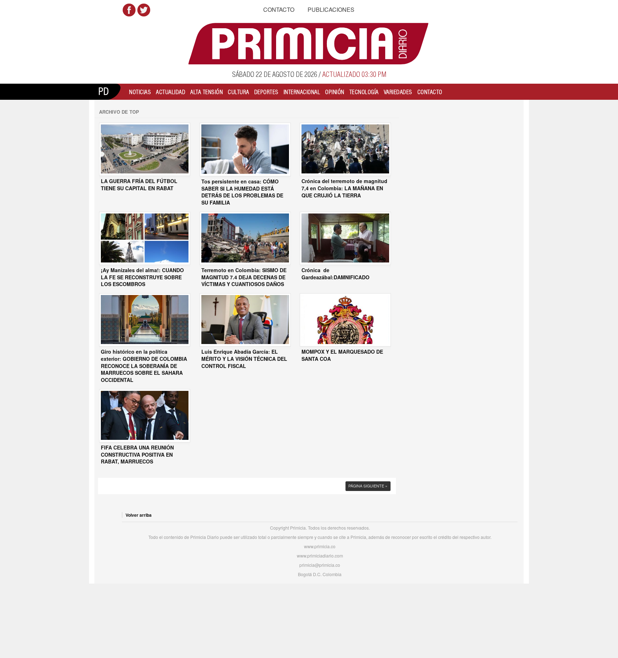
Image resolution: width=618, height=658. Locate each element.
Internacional (302, 91)
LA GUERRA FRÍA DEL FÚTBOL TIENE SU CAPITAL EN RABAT (139, 185)
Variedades (398, 91)
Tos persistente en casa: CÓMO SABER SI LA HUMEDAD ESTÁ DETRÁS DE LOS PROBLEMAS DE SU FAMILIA (242, 192)
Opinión (334, 91)
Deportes (266, 91)
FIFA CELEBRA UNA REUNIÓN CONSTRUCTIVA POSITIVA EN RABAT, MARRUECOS (137, 454)
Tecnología (364, 91)
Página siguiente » (367, 485)
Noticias (140, 91)
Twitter (143, 10)
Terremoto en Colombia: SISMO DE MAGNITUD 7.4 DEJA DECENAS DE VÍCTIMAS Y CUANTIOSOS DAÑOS (243, 277)
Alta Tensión (206, 91)
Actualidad (170, 91)
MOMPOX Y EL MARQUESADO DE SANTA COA (342, 355)
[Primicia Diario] (309, 43)
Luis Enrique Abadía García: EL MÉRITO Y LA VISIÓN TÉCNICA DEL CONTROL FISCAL (244, 358)
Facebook (129, 10)
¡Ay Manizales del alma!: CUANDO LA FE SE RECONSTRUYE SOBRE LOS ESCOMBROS (142, 277)
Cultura (238, 91)
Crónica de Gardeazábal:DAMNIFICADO (335, 274)
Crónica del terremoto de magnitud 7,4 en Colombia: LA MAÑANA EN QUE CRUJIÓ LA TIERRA (344, 188)
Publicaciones (331, 9)
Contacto (278, 9)
